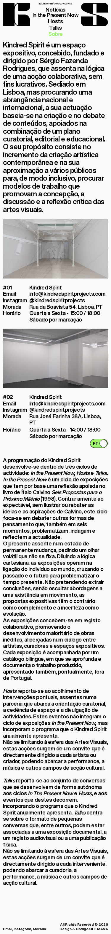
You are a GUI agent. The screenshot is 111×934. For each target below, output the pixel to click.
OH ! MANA (98, 929)
